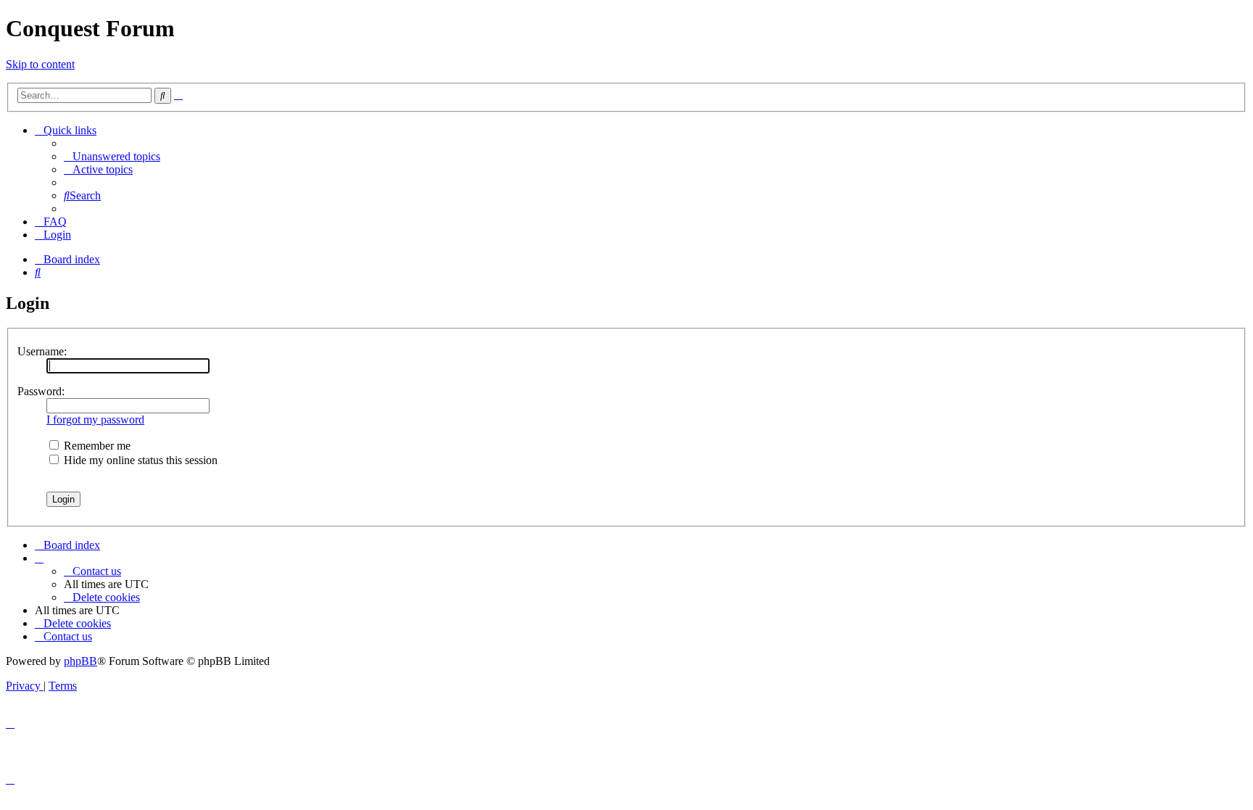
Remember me (96, 445)
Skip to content (40, 64)
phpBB (80, 661)
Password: (41, 391)
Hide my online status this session (139, 460)
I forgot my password (95, 419)
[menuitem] (112, 156)
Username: (42, 351)
